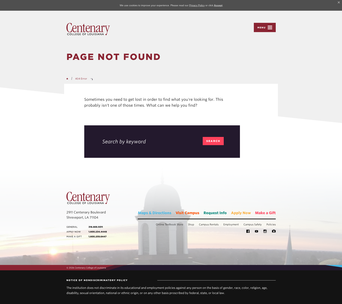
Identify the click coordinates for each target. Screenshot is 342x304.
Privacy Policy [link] (197, 5)
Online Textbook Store (169, 224)
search (213, 141)
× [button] (338, 2)
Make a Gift (265, 213)
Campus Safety (252, 224)
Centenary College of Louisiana (88, 29)
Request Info (215, 213)
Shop (191, 224)
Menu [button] (261, 27)
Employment (231, 224)
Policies (271, 224)
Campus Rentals (209, 224)
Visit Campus (187, 213)
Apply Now (241, 213)
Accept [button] (218, 5)
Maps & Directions (154, 213)
